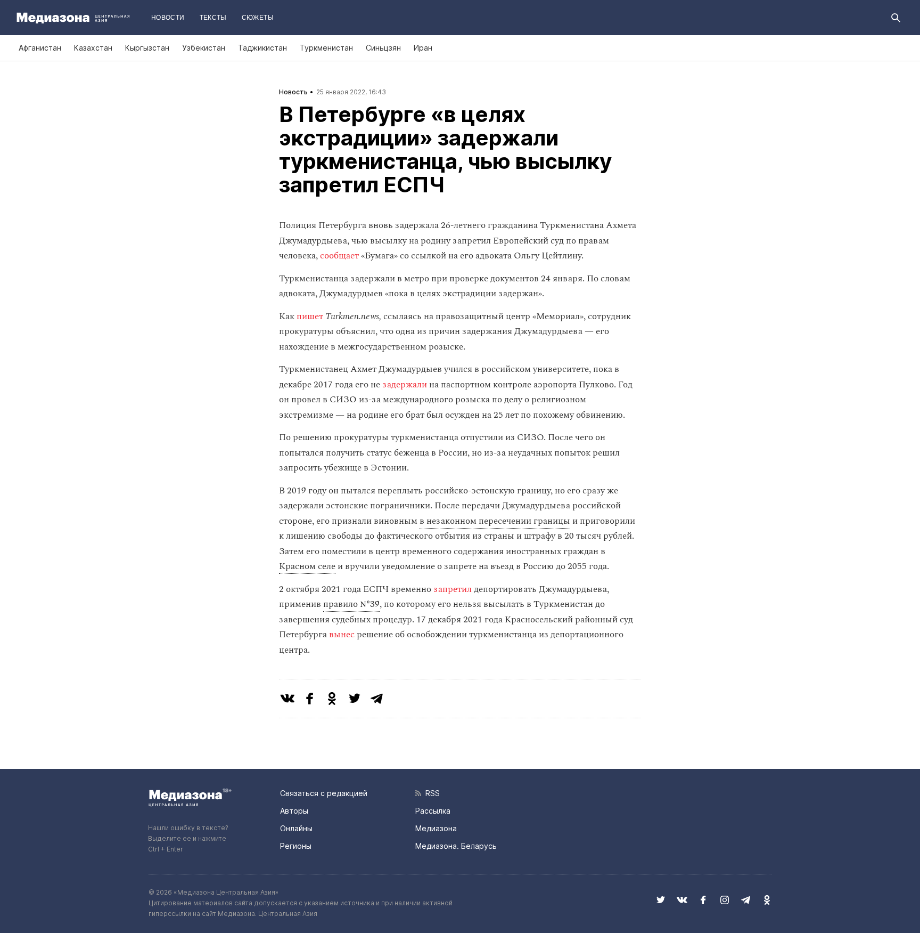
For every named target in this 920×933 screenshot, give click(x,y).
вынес (342, 635)
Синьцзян (383, 47)
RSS (430, 793)
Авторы (294, 810)
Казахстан (93, 47)
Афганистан (40, 47)
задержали (404, 385)
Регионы (295, 845)
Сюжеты (258, 17)
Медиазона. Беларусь (456, 845)
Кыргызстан (147, 47)
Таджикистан (262, 47)
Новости (168, 17)
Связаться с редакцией (323, 793)
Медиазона (436, 828)
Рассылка (432, 810)
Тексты (213, 17)
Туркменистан (326, 47)
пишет (310, 316)
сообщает (339, 256)
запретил (452, 589)
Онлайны (296, 828)
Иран (423, 47)
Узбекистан (203, 47)
